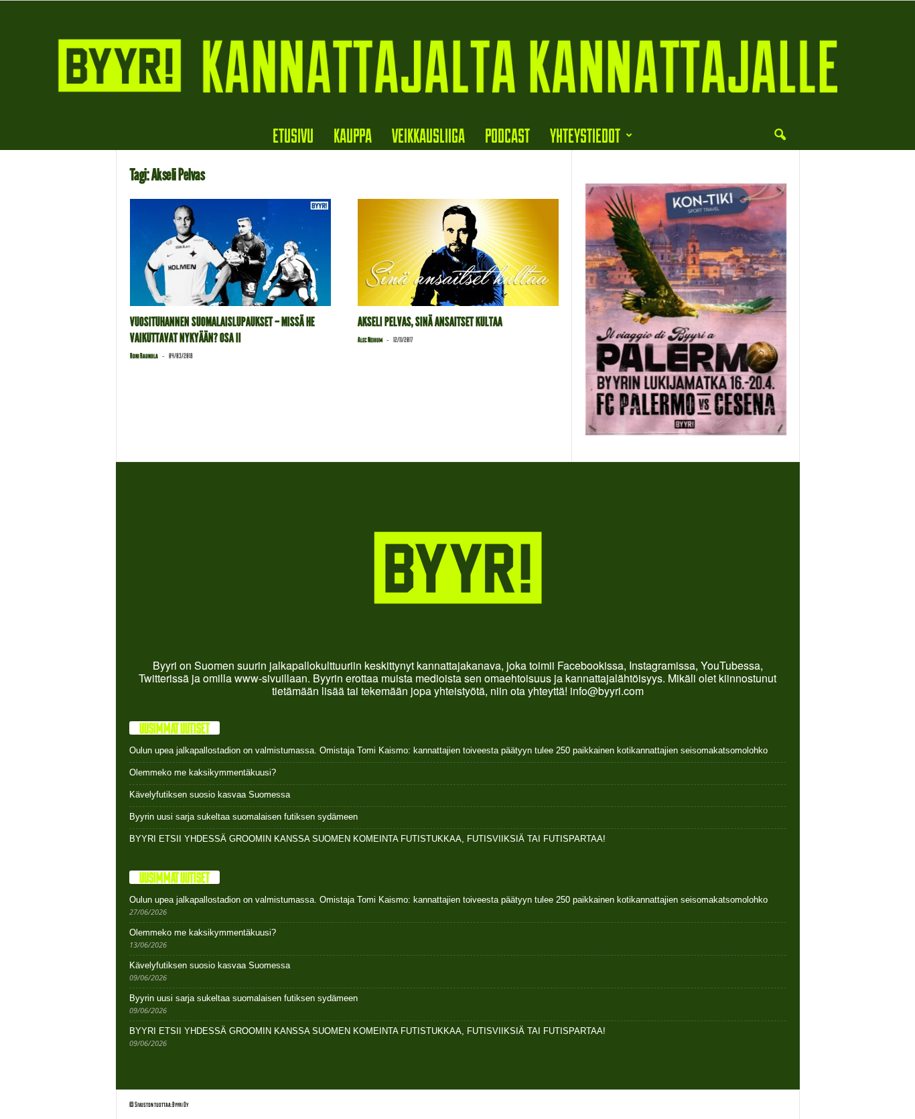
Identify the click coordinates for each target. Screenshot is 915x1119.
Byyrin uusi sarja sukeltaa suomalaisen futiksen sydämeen (243, 817)
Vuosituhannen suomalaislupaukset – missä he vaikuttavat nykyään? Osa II (222, 330)
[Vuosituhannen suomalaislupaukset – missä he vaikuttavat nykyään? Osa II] (230, 252)
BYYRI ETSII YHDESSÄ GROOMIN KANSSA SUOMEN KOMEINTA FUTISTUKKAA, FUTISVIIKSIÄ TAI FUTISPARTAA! (367, 839)
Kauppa (353, 135)
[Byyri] (457, 61)
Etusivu (293, 135)
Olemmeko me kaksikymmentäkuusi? (202, 772)
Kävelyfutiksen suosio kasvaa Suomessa (209, 795)
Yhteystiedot (585, 135)
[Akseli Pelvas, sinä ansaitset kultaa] (458, 252)
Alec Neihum (370, 339)
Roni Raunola (144, 356)
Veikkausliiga (428, 135)
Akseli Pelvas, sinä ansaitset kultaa (430, 321)
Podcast (507, 135)
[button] (779, 135)
